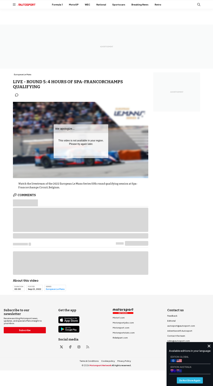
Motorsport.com (121, 327)
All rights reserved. (121, 365)
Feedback (172, 316)
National (101, 4)
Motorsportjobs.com (123, 322)
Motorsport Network (100, 365)
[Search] (199, 4)
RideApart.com (120, 337)
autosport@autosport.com (181, 326)
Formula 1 (57, 4)
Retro (158, 4)
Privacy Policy (124, 361)
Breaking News (139, 4)
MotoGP (74, 4)
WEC (87, 4)
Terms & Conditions (89, 361)
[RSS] (88, 347)
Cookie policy (108, 361)
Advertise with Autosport (179, 331)
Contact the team (176, 336)
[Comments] (17, 95)
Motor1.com (119, 317)
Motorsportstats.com (124, 332)
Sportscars (118, 4)
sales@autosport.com (178, 341)
